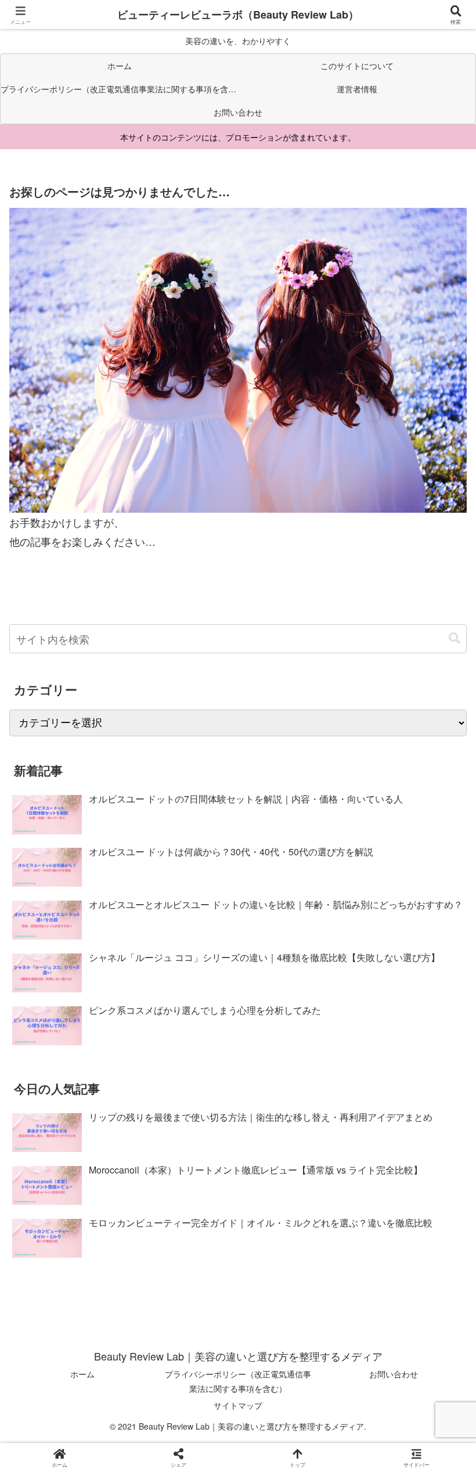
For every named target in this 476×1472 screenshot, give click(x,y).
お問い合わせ (393, 1374)
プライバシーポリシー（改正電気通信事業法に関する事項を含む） (238, 1381)
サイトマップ (238, 1405)
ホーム (82, 1374)
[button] (454, 638)
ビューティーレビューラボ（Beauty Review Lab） (238, 14)
